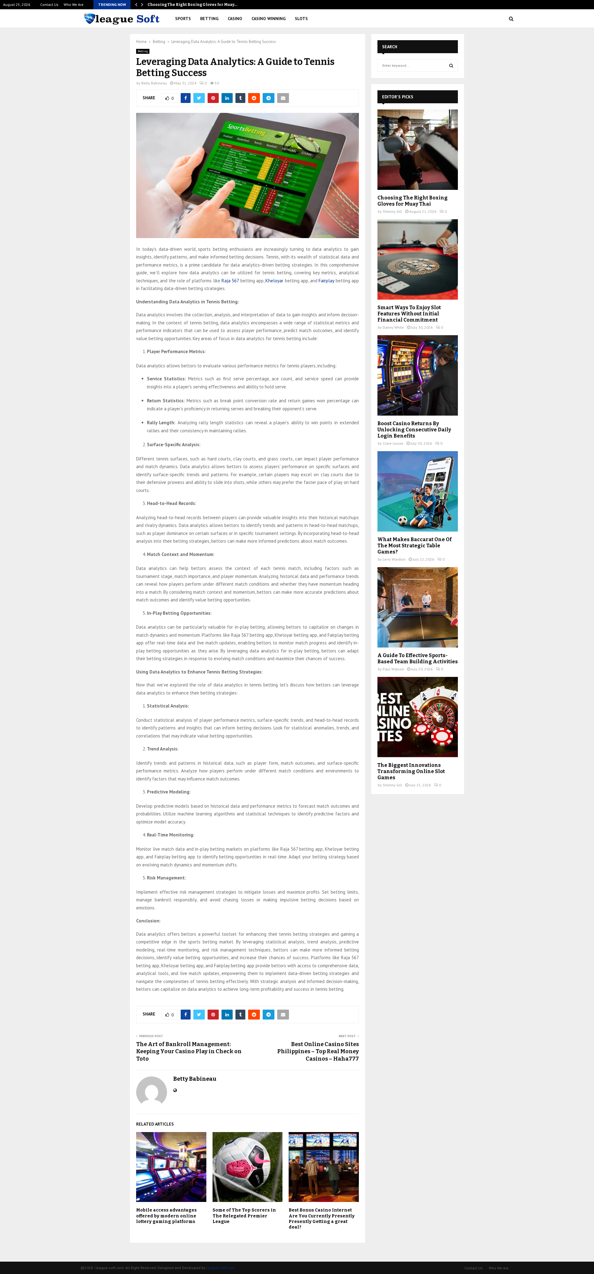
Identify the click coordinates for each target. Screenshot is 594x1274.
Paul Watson (393, 669)
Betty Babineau (154, 83)
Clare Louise (393, 443)
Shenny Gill (392, 211)
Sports (183, 18)
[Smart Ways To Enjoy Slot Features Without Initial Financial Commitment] (417, 259)
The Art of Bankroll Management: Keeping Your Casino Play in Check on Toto (189, 1051)
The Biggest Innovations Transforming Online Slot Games (411, 771)
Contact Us (49, 4)
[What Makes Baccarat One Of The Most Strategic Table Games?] (417, 491)
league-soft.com (220, 1267)
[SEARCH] (451, 65)
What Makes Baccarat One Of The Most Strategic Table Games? (414, 546)
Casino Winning (269, 18)
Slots (301, 18)
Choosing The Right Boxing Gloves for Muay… (192, 4)
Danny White (393, 327)
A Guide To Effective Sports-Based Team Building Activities (417, 658)
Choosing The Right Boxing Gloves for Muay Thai (412, 201)
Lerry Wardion (394, 559)
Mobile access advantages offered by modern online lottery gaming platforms (166, 1216)
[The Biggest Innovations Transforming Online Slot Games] (417, 717)
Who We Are (74, 4)
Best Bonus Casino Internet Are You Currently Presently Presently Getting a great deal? (322, 1219)
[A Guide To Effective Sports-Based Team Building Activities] (417, 607)
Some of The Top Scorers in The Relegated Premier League (244, 1216)
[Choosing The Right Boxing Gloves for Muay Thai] (417, 149)
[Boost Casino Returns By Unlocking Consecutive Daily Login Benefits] (417, 375)
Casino (235, 18)
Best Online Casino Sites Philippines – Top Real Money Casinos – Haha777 (318, 1051)
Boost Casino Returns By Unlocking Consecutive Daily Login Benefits (414, 430)
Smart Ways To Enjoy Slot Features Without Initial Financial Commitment (409, 314)
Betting (209, 18)
